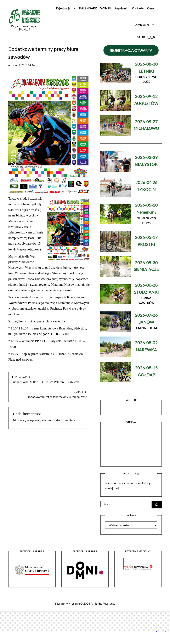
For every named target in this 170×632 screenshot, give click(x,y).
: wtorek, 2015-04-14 (23, 65)
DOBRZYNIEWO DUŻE (146, 73)
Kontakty (138, 8)
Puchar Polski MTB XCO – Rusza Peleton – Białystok (45, 379)
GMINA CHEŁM (146, 322)
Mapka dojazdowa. (29, 249)
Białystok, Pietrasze (61, 341)
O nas (150, 8)
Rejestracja (63, 8)
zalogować (33, 420)
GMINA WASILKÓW (146, 294)
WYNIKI (105, 8)
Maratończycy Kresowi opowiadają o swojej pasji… (128, 485)
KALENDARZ (88, 8)
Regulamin (121, 8)
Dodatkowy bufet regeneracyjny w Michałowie (57, 394)
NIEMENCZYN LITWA (146, 214)
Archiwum (142, 25)
